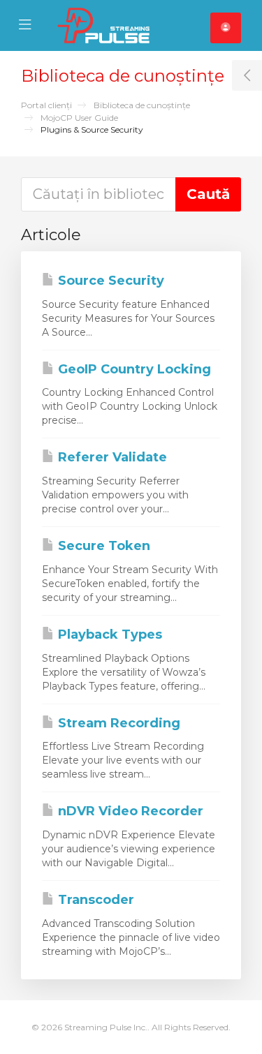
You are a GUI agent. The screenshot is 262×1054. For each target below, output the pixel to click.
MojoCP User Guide (79, 117)
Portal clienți (46, 105)
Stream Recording (117, 723)
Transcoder (94, 899)
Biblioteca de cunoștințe (142, 105)
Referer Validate (110, 457)
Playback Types (108, 634)
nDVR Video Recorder (128, 811)
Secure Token (102, 546)
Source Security (109, 280)
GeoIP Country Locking (132, 369)
